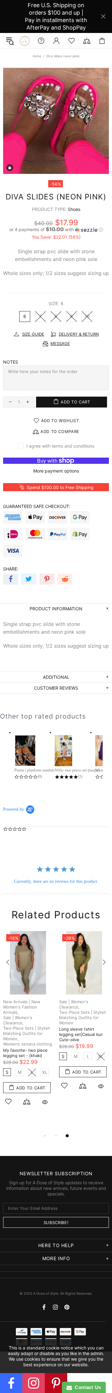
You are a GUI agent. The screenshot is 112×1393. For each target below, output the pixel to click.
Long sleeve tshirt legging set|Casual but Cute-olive (81, 1034)
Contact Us (86, 1387)
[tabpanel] (28, 1025)
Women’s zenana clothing (27, 1043)
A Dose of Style (25, 41)
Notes (10, 362)
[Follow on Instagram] (33, 1383)
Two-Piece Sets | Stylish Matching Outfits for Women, (26, 1033)
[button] (56, 229)
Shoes (74, 209)
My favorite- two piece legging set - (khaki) (25, 1053)
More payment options (56, 470)
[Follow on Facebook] (11, 1383)
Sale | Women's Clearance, (17, 1020)
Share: (10, 568)
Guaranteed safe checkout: (36, 506)
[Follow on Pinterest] (56, 1383)
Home (37, 56)
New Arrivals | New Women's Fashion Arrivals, (21, 1007)
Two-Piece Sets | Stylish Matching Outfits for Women (82, 1017)
